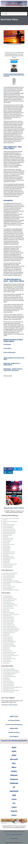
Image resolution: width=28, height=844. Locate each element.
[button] (14, 8)
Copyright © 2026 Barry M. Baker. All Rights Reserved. (14, 831)
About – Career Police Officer (14, 834)
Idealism (6, 93)
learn (15, 138)
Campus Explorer (12, 705)
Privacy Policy (14, 838)
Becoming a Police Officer (14, 508)
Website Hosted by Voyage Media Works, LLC (14, 842)
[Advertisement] (14, 393)
